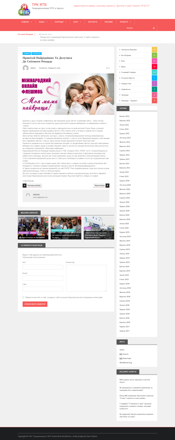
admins (33, 68)
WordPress (66, 436)
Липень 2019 (124, 254)
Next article (100, 185)
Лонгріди (59, 22)
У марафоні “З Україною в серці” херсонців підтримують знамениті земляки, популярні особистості (135, 406)
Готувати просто (128, 78)
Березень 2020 (125, 219)
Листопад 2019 (125, 236)
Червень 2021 (125, 155)
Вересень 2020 (125, 193)
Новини (25, 22)
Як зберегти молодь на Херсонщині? (32, 237)
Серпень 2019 (125, 249)
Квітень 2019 (124, 266)
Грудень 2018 (124, 284)
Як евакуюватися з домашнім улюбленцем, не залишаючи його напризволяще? (136, 389)
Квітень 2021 (124, 163)
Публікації (36, 53)
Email (25, 273)
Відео (41, 22)
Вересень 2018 (125, 297)
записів (124, 354)
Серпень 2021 (125, 151)
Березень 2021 (125, 168)
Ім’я (24, 262)
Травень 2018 (125, 314)
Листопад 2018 (125, 288)
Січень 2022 (124, 129)
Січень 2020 (124, 228)
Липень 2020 (124, 202)
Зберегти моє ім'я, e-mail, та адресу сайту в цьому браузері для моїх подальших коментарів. (64, 297)
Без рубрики (126, 55)
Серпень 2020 (125, 198)
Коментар (70, 262)
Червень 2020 (125, 206)
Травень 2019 (125, 262)
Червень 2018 (125, 309)
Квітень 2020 (124, 215)
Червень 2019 (125, 258)
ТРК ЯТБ (39, 5)
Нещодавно (23, 233)
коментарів (125, 358)
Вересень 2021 (125, 146)
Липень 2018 (124, 305)
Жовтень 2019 (125, 241)
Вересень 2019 (125, 245)
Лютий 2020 (124, 224)
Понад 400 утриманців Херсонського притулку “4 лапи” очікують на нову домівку (137, 397)
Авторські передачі (129, 50)
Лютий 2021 (124, 172)
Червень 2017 (125, 327)
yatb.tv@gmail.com (40, 197)
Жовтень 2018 (125, 292)
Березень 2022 (125, 121)
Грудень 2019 (124, 232)
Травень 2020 (125, 211)
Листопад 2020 (125, 185)
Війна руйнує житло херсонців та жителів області (135, 381)
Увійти (122, 350)
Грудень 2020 (124, 181)
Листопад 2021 (125, 138)
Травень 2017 (125, 331)
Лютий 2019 (124, 275)
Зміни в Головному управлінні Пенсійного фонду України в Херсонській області (96, 235)
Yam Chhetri (92, 436)
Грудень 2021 (124, 133)
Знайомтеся (125, 89)
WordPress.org (126, 363)
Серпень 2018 (125, 301)
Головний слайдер (59, 230)
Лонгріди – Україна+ (129, 101)
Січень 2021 (124, 176)
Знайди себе (126, 84)
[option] (70, 37)
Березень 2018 (125, 322)
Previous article (34, 185)
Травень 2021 (125, 159)
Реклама (109, 22)
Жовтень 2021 (125, 142)
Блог (76, 22)
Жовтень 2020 (125, 189)
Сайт (25, 284)
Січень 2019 (124, 279)
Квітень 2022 (124, 116)
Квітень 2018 (124, 318)
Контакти (92, 22)
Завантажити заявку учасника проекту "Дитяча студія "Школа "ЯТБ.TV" (112, 5)
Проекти (124, 22)
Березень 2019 (125, 271)
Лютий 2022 (124, 125)
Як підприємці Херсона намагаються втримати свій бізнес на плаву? (136, 415)
